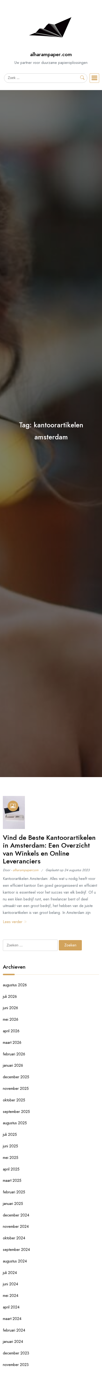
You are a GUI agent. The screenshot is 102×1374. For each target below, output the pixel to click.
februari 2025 (14, 1192)
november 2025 (16, 1088)
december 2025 (16, 1077)
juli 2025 (10, 1134)
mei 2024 (10, 1295)
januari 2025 (13, 1203)
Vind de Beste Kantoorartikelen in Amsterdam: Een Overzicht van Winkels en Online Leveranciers (49, 849)
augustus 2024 (15, 1261)
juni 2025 (10, 1146)
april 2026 (11, 1031)
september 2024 (16, 1249)
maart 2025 (12, 1180)
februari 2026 (14, 1054)
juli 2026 (10, 996)
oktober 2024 (14, 1238)
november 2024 (16, 1226)
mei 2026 (10, 1019)
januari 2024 (13, 1341)
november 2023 (16, 1364)
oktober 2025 (14, 1100)
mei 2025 (10, 1157)
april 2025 (11, 1169)
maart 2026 (12, 1042)
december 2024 (16, 1215)
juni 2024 (10, 1284)
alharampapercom (25, 870)
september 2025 (16, 1111)
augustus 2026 (15, 985)
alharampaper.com (51, 54)
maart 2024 (12, 1318)
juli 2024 (10, 1272)
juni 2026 (10, 1008)
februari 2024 (14, 1330)
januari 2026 (13, 1065)
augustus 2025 (15, 1123)
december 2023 (16, 1353)
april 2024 (11, 1307)
